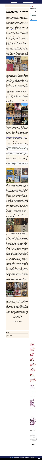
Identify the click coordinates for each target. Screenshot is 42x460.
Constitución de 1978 (32, 399)
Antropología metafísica (32, 388)
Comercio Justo (31, 397)
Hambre (31, 424)
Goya (32, 422)
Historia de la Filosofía (32, 426)
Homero (35, 426)
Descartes (31, 407)
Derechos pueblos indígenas (33, 406)
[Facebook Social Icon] (10, 457)
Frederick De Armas (32, 421)
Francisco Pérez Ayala (32, 420)
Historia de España (32, 425)
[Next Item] (35, 11)
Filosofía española (34, 419)
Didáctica (33, 407)
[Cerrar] (41, 458)
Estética (34, 417)
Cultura (33, 400)
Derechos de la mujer (32, 404)
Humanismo (34, 427)
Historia (33, 424)
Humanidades (31, 427)
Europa (30, 418)
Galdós (35, 421)
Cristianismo (31, 400)
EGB (36, 407)
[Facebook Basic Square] (30, 6)
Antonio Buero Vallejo (32, 385)
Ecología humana (31, 408)
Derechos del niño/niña (32, 405)
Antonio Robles (31, 386)
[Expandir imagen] (10, 60)
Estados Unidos (31, 417)
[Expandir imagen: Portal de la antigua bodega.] (17, 60)
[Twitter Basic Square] (31, 6)
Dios (35, 407)
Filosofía (31, 419)
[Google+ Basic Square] (32, 6)
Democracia (31, 401)
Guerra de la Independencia (32, 423)
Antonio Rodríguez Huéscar (32, 387)
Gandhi (30, 422)
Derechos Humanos (32, 403)
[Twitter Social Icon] (12, 457)
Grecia (34, 422)
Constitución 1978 (32, 398)
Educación (35, 408)
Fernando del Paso (34, 418)
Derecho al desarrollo (32, 402)
